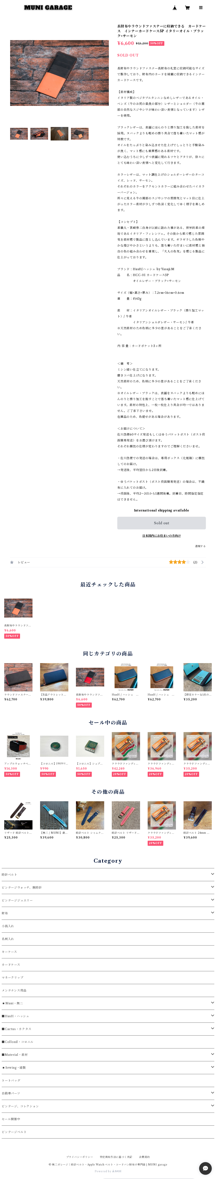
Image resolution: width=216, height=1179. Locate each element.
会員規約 (144, 1157)
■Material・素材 (15, 1055)
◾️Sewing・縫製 (14, 1068)
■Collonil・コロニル (18, 1042)
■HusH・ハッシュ (15, 1016)
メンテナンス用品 (14, 990)
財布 (5, 913)
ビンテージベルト (14, 1132)
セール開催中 (11, 1119)
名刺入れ (8, 939)
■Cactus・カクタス (16, 1029)
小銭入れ (8, 926)
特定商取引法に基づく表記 (116, 1157)
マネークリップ (12, 977)
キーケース (9, 952)
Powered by (103, 1171)
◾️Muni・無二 (12, 1003)
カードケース (11, 965)
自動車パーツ (11, 1093)
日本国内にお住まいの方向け (161, 536)
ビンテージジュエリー (17, 900)
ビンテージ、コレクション (20, 1106)
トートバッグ (11, 1080)
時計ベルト (9, 875)
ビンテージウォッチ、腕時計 (22, 887)
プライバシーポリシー (79, 1157)
